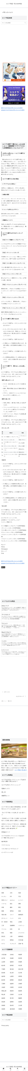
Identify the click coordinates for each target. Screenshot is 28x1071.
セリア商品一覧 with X (21, 770)
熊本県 (12, 1005)
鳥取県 (12, 990)
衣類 (4, 567)
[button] (25, 23)
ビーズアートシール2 (7, 852)
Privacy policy (5, 1025)
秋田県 (20, 958)
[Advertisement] (14, 43)
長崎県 (3, 1005)
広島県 (12, 994)
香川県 (12, 998)
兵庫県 (12, 987)
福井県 (3, 976)
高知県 (3, 1001)
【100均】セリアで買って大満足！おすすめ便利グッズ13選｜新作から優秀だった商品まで (13, 819)
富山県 (12, 972)
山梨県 (12, 976)
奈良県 (20, 987)
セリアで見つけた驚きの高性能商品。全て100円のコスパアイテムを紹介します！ (13, 808)
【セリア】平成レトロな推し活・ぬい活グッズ (13, 813)
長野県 (20, 976)
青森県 (20, 954)
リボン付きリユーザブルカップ (9, 848)
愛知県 (20, 980)
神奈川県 (20, 969)
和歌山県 (3, 990)
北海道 (12, 954)
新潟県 (3, 972)
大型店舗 (3, 954)
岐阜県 (3, 980)
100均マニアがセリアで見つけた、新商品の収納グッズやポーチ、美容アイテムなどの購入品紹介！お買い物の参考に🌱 (13, 826)
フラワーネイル (5, 845)
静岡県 (12, 980)
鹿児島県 (12, 1009)
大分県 (20, 1005)
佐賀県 (20, 1001)
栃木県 (3, 965)
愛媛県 (20, 998)
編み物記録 (4, 841)
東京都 (12, 969)
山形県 (3, 961)
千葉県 (3, 969)
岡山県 (3, 994)
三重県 (3, 983)
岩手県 (3, 958)
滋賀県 (12, 983)
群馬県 (12, 965)
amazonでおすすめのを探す (13, 110)
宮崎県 (3, 1009)
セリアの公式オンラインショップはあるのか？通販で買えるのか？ (12, 837)
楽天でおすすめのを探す (12, 108)
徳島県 (3, 998)
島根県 (20, 990)
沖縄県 (20, 1009)
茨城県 (20, 961)
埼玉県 (20, 965)
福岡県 (12, 1001)
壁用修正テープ (5, 832)
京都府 (20, 983)
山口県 (20, 994)
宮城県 (12, 958)
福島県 (12, 961)
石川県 (20, 972)
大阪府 (3, 987)
